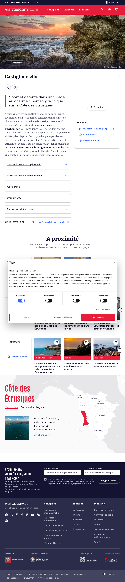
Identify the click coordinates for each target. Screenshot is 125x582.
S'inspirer (50, 503)
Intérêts (76, 515)
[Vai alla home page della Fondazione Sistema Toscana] (88, 559)
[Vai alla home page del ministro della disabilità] (39, 559)
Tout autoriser (98, 317)
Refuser (26, 317)
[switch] (48, 300)
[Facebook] (6, 515)
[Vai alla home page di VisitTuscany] (21, 10)
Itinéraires (77, 520)
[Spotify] (6, 521)
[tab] (32, 407)
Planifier (99, 503)
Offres (97, 524)
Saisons (76, 524)
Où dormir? (99, 520)
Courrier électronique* (93, 468)
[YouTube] (32, 515)
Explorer (78, 503)
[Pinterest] (27, 515)
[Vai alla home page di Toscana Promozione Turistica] (111, 560)
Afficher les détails (103, 309)
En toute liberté (52, 543)
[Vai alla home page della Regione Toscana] (14, 559)
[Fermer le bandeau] (115, 262)
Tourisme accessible (104, 529)
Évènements (79, 529)
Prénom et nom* (51, 468)
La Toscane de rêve (53, 525)
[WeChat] (38, 515)
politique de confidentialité (74, 479)
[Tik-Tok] (22, 515)
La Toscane (78, 510)
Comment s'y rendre (104, 510)
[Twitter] (11, 515)
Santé (97, 542)
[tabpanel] (33, 428)
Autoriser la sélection (62, 317)
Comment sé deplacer (105, 515)
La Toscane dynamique (55, 530)
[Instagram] (17, 515)
